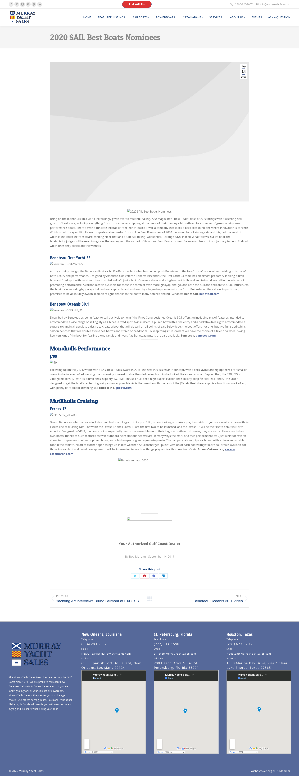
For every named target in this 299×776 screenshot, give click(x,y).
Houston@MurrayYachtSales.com (248, 653)
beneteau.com (209, 294)
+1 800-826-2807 (243, 4)
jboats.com (124, 388)
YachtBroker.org (261, 771)
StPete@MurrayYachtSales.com (175, 653)
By (135, 556)
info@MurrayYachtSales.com (275, 4)
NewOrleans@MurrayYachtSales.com (106, 653)
